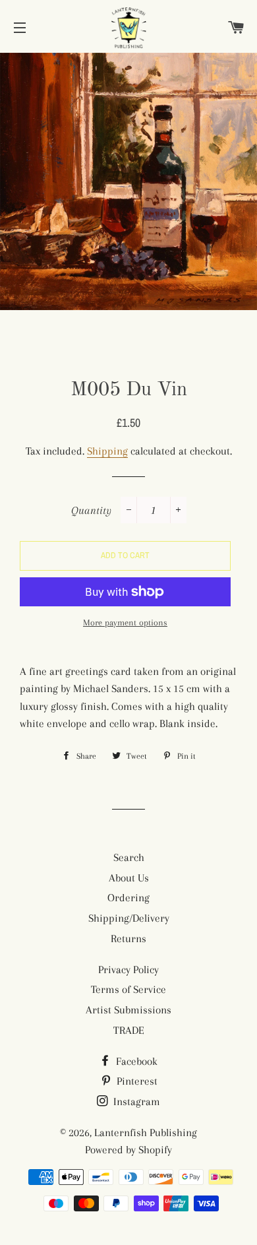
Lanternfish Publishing (145, 1132)
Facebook (135, 1061)
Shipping (107, 451)
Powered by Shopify (128, 1149)
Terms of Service (128, 989)
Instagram (135, 1101)
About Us (129, 878)
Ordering (128, 897)
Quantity (91, 510)
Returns (128, 938)
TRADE (128, 1030)
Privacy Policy (128, 969)
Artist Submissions (128, 1010)
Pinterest (135, 1081)
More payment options (125, 622)
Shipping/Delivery (128, 918)
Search (128, 857)
